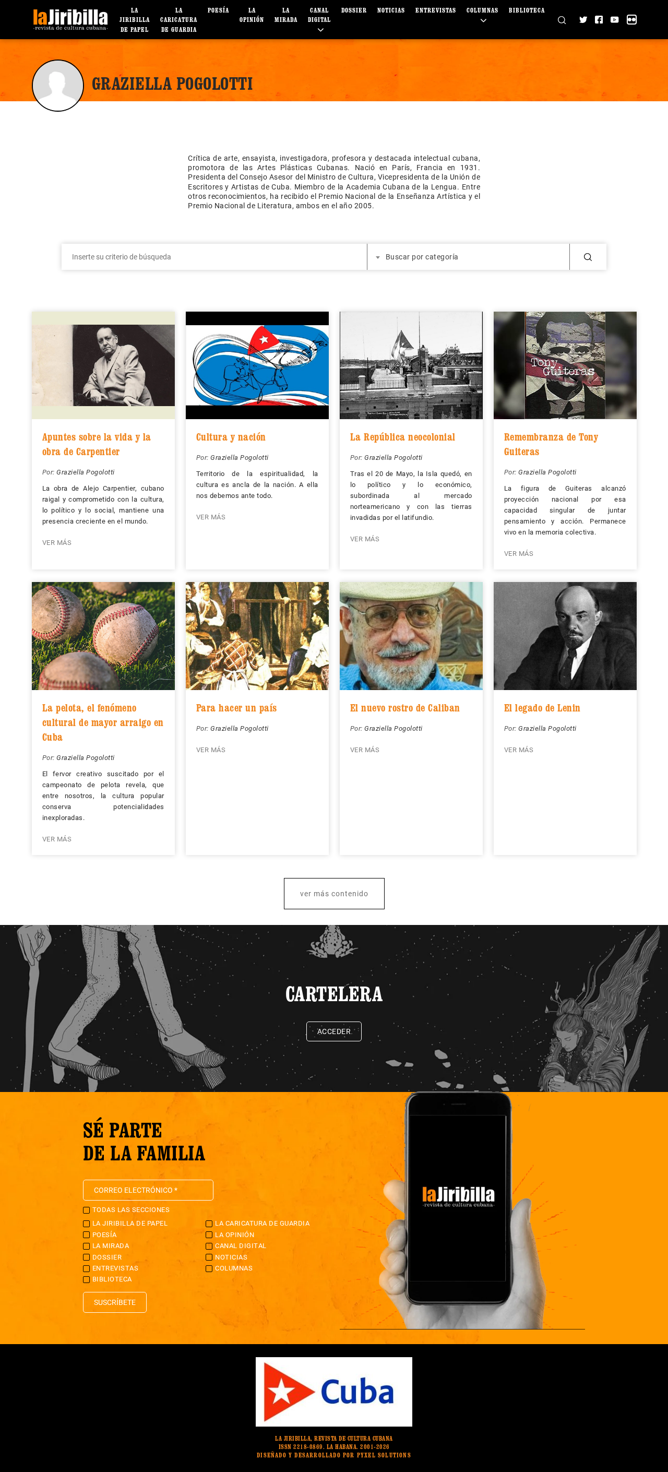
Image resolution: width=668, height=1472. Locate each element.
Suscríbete (115, 1302)
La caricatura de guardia (178, 19)
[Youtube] (614, 19)
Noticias (391, 10)
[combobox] (468, 257)
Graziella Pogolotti (85, 472)
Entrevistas (435, 10)
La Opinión (234, 1235)
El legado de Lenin (542, 708)
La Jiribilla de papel (135, 19)
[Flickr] (632, 20)
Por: (49, 472)
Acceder (334, 1031)
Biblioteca (527, 10)
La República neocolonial (403, 437)
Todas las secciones (131, 1210)
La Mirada (110, 1246)
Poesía (218, 10)
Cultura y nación (231, 437)
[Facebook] (599, 19)
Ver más (57, 543)
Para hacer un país (236, 708)
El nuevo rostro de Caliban (405, 708)
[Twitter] (583, 19)
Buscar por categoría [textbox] (422, 257)
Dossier (354, 10)
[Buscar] (562, 19)
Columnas (234, 1268)
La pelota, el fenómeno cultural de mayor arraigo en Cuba (103, 722)
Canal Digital (319, 14)
